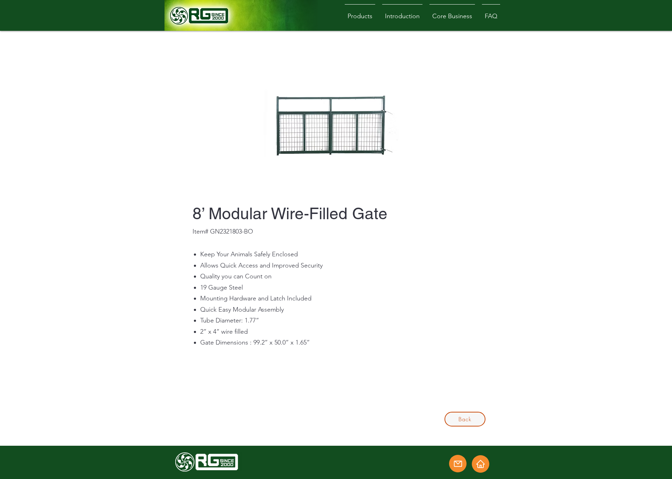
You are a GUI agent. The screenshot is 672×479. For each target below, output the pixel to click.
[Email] (458, 463)
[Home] (480, 464)
